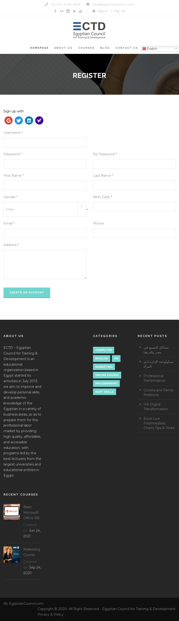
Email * (9, 223)
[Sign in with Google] (8, 121)
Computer (103, 350)
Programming (106, 383)
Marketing (104, 366)
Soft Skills (104, 391)
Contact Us (126, 47)
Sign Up (119, 11)
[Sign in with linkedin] (29, 121)
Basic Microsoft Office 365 (31, 512)
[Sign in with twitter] (19, 121)
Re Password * (105, 154)
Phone (98, 223)
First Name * (13, 175)
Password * (12, 154)
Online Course (107, 375)
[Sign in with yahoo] (39, 121)
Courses (86, 47)
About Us (63, 47)
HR (116, 358)
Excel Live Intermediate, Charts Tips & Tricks (159, 423)
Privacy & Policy (50, 614)
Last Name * (103, 175)
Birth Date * (102, 197)
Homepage (39, 47)
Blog (105, 47)
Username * (13, 133)
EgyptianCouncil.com (26, 603)
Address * (11, 245)
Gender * (10, 197)
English (151, 48)
